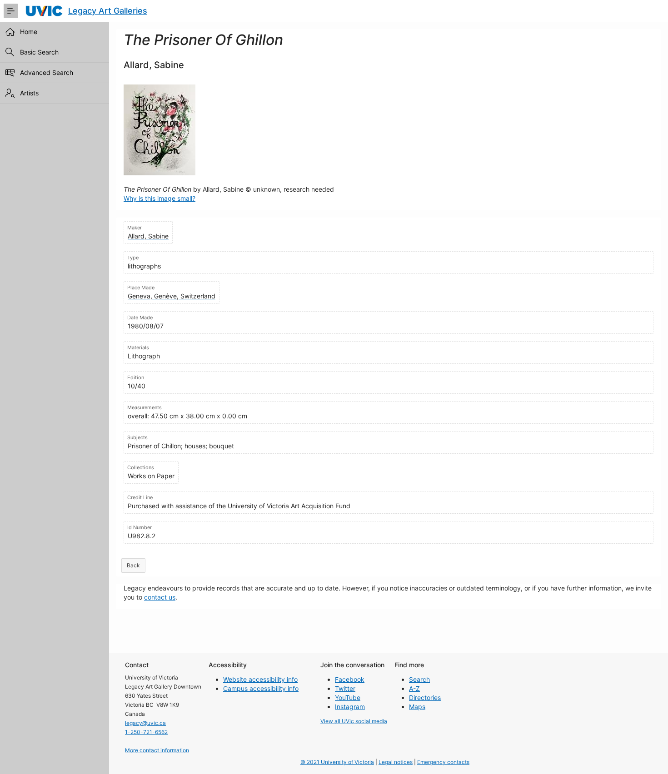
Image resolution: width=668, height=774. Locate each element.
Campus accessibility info (261, 688)
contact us (159, 597)
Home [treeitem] (28, 31)
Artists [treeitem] (29, 93)
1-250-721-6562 (146, 732)
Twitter (345, 688)
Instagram (350, 706)
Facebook (349, 679)
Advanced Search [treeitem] (46, 72)
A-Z (414, 688)
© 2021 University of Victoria (337, 762)
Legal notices (396, 762)
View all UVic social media (353, 721)
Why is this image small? (159, 198)
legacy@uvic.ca (145, 722)
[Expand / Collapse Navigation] (11, 11)
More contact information (157, 750)
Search (419, 679)
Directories (425, 697)
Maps (417, 706)
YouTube (347, 697)
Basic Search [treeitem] (39, 52)
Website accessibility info (260, 679)
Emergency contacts (443, 762)
